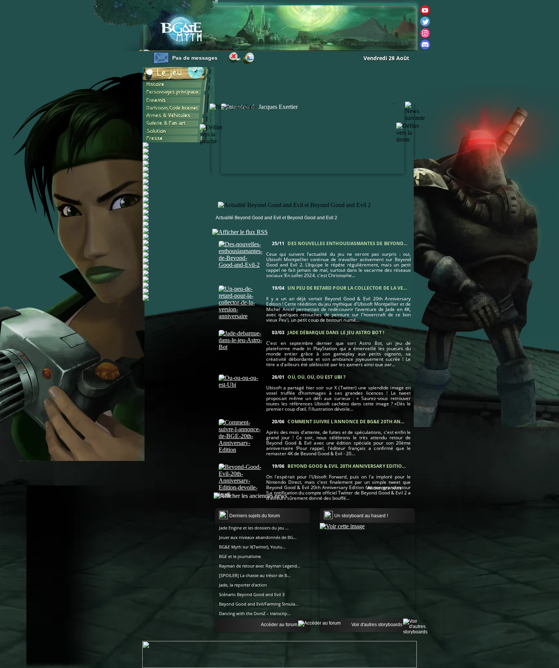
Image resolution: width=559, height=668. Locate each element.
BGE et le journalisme (240, 556)
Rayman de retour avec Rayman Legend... (259, 566)
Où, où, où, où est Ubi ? (316, 377)
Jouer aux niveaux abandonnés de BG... (258, 537)
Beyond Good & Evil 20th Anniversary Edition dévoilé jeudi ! (365, 466)
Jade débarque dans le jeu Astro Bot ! (335, 332)
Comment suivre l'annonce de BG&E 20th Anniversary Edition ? (368, 421)
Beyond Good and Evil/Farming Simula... (259, 604)
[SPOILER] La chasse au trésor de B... (255, 575)
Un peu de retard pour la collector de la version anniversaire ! (371, 288)
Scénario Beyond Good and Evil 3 (251, 594)
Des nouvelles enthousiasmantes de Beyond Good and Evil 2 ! (367, 243)
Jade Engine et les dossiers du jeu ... (254, 528)
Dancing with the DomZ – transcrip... (255, 613)
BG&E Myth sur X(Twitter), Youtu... (252, 547)
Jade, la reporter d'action (243, 585)
